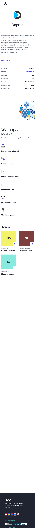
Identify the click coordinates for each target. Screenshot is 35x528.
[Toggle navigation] (31, 3)
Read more (4, 60)
